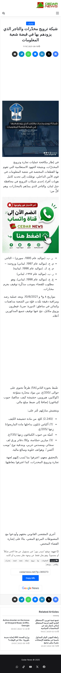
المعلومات (45, 561)
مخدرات (7, 561)
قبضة (14, 561)
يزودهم (48, 564)
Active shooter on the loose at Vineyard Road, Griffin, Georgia (16, 623)
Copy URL (30, 578)
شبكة (27, 561)
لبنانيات (30, 23)
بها (38, 561)
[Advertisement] (30, 79)
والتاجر (55, 564)
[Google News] (30, 588)
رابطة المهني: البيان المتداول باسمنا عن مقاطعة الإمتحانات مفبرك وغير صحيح (47, 640)
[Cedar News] (47, 5)
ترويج (33, 561)
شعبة (20, 561)
